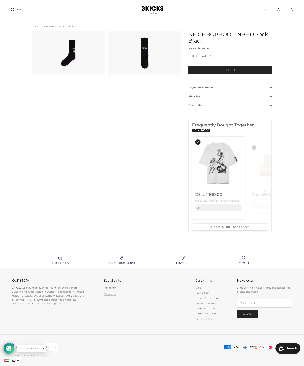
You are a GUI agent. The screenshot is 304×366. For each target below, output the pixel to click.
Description (195, 105)
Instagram (110, 287)
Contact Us (202, 293)
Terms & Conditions (207, 308)
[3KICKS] (152, 10)
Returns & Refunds (206, 303)
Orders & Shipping (206, 298)
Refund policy (203, 318)
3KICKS (23, 355)
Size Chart (194, 96)
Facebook (110, 294)
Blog (198, 287)
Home (35, 26)
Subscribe (248, 314)
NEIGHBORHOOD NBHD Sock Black (58, 26)
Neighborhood (201, 48)
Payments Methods (200, 87)
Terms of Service (205, 313)
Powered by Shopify (37, 355)
